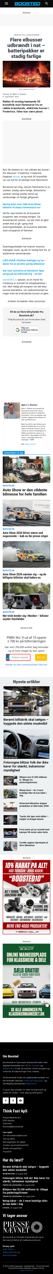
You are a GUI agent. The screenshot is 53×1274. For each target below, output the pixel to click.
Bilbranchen (8, 714)
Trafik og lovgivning (26, 35)
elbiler (28, 1065)
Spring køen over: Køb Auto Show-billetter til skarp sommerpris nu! (22, 206)
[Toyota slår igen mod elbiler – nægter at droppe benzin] (10, 820)
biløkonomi (31, 1083)
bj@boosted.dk (30, 444)
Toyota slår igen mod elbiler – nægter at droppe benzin (34, 817)
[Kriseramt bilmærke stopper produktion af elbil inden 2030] (10, 807)
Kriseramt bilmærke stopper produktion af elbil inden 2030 (34, 804)
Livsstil (6, 1208)
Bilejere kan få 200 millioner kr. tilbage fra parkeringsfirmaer (25, 1191)
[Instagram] (13, 1100)
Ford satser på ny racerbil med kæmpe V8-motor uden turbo (34, 830)
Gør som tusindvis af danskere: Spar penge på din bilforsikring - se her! (23, 272)
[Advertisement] (26, 370)
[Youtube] (20, 1100)
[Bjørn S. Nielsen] (12, 424)
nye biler (36, 1065)
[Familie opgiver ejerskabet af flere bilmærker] (10, 846)
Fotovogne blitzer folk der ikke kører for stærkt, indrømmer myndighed (26, 766)
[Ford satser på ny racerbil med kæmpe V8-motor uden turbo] (10, 833)
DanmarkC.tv (10, 279)
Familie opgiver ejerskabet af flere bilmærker (33, 843)
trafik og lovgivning (33, 1080)
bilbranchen (8, 1068)
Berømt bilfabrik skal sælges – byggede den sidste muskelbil (26, 721)
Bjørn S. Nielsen (19, 94)
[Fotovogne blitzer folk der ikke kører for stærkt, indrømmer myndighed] (26, 744)
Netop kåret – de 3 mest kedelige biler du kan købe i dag (32, 793)
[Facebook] (6, 1100)
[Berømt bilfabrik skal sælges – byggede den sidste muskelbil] (26, 701)
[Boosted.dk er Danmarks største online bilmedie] (26, 4)
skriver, (16, 176)
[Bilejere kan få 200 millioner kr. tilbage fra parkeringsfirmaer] (10, 780)
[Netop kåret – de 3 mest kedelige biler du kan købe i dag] (10, 794)
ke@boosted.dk (26, 1270)
